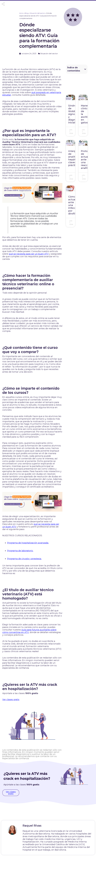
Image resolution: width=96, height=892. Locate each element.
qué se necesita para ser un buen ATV (29, 254)
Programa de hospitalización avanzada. (28, 543)
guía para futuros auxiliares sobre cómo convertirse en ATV (29, 631)
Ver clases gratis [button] (10, 699)
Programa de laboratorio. (20, 550)
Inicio (21, 13)
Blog (26, 13)
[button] (85, 69)
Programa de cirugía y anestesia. (24, 558)
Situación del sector (37, 13)
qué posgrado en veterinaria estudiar (31, 93)
